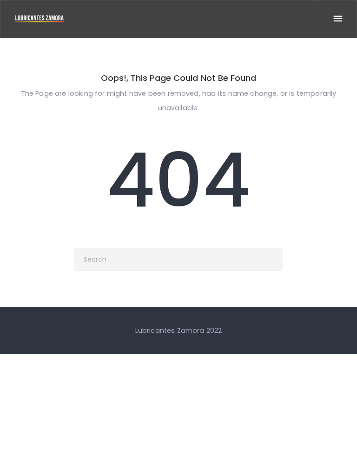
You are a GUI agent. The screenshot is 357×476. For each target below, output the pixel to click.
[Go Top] (339, 455)
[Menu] (338, 19)
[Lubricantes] (39, 18)
